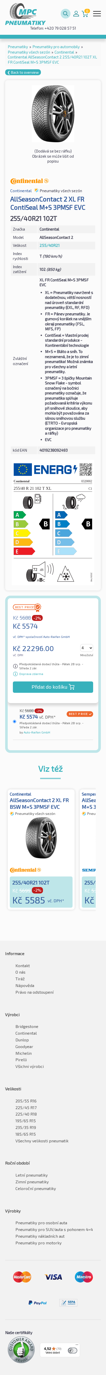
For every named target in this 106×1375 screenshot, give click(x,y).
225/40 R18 (26, 1113)
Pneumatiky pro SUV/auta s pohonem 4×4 (54, 1229)
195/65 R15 (25, 1120)
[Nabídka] (77, 1346)
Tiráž (20, 978)
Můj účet (76, 13)
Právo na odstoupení (34, 992)
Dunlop (22, 1039)
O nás (20, 971)
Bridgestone (26, 1026)
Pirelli (21, 1059)
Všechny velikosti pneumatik (41, 1140)
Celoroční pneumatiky (35, 1188)
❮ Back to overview (23, 72)
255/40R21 (50, 245)
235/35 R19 (25, 1127)
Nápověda (24, 985)
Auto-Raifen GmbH (36, 732)
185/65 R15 (25, 1134)
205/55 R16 (26, 1100)
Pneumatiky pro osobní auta (41, 1222)
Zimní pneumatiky (32, 1181)
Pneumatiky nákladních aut (40, 1236)
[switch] (72, 1350)
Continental (26, 1033)
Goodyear (24, 1046)
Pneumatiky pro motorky (38, 1242)
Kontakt (22, 965)
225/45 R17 (26, 1107)
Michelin (23, 1053)
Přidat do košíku (49, 687)
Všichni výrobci (29, 1066)
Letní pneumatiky (31, 1174)
